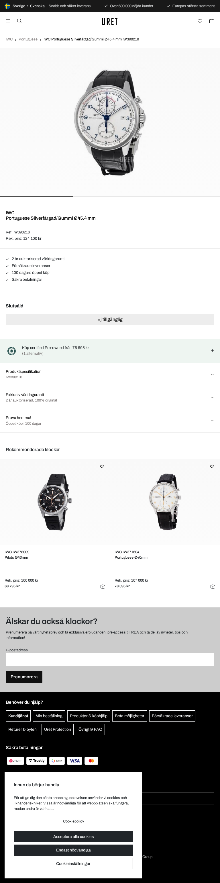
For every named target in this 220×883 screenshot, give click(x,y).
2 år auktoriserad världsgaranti (37, 259)
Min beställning (49, 716)
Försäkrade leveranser (30, 266)
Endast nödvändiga (73, 850)
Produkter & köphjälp (88, 716)
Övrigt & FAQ (90, 729)
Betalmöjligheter (129, 716)
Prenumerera (24, 677)
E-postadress (17, 650)
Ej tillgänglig (110, 319)
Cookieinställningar (73, 863)
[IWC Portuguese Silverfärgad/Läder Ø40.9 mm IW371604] (165, 502)
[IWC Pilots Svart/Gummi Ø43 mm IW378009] (55, 502)
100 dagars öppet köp (30, 272)
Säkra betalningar (26, 279)
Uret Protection (57, 729)
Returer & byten (22, 729)
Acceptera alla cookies (73, 837)
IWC (9, 39)
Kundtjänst (18, 716)
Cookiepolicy (73, 821)
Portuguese (28, 39)
